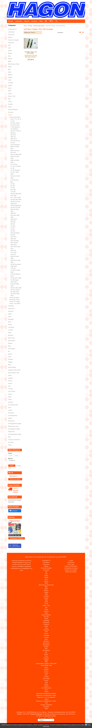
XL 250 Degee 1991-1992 (15, 281)
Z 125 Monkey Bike (15, 181)
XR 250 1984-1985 (16, 288)
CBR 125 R (14, 138)
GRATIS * (15, 488)
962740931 (72, 712)
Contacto (34, 21)
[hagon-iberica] (46, 9)
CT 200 (13, 187)
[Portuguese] (46, 718)
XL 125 (12, 168)
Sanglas (10, 378)
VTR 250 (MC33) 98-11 (15, 275)
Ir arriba (71, 560)
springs (20, 568)
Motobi (10, 343)
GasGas (10, 104)
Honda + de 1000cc (14, 303)
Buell (9, 72)
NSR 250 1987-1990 (15, 257)
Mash (9, 332)
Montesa (10, 335)
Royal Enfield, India (13, 372)
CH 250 (13, 225)
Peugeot (10, 359)
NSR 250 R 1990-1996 (16, 261)
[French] (41, 718)
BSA (9, 69)
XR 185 (13, 186)
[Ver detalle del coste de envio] (10, 489)
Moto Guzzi (11, 338)
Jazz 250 (13, 254)
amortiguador (21, 560)
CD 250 (13, 223)
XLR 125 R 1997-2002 (15, 177)
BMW (9, 61)
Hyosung (10, 311)
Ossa (9, 356)
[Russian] (48, 718)
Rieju (9, 364)
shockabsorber (14, 568)
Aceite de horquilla (13, 40)
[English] (39, 718)
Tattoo (10, 445)
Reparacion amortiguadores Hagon (14, 422)
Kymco (10, 324)
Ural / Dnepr (11, 391)
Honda (10, 115)
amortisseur (28, 560)
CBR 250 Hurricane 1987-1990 (15, 215)
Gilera (10, 107)
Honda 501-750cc (14, 299)
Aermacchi (11, 42)
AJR (9, 48)
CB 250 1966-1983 (16, 199)
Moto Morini (11, 340)
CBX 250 (13, 221)
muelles (29, 564)
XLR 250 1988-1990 (15, 285)
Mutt (9, 346)
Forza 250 (13, 252)
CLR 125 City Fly (15, 140)
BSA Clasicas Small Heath (13, 65)
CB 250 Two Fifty (15, 207)
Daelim (10, 85)
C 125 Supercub (15, 127)
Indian (10, 314)
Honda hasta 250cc (14, 117)
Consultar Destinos (15, 491)
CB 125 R (13, 135)
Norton (10, 354)
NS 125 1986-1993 (16, 154)
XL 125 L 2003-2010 (15, 173)
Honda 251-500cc (14, 297)
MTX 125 (13, 152)
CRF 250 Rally (15, 240)
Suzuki (10, 383)
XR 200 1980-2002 (16, 193)
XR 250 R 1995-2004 (15, 294)
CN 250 (13, 235)
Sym (9, 386)
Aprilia (10, 50)
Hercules (10, 112)
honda (29, 562)
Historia (26, 21)
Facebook (14, 510)
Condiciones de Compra (71, 568)
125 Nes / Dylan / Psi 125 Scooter (15, 124)
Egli (9, 99)
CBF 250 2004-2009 (15, 210)
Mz (9, 351)
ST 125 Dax (14, 164)
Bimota (10, 58)
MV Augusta (11, 348)
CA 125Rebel (14, 129)
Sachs (10, 375)
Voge (9, 396)
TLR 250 (13, 268)
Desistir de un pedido (71, 570)
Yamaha (10, 402)
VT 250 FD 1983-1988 (15, 271)
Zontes (10, 410)
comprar (14, 562)
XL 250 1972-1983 (16, 278)
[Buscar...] (56, 21)
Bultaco (10, 74)
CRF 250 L (14, 237)
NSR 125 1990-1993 (15, 157)
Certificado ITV (12, 29)
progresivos (14, 566)
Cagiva (10, 77)
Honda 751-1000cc (14, 301)
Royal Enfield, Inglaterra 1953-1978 (14, 369)
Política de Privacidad (71, 566)
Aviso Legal (71, 564)
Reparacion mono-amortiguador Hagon (14, 427)
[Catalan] (52, 718)
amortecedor (15, 560)
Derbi (9, 88)
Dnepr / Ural (11, 96)
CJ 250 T (13, 227)
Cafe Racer (11, 32)
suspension (25, 568)
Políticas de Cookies (71, 572)
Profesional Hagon (15, 521)
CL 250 (13, 229)
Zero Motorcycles (13, 405)
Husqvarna (11, 308)
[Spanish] (50, 718)
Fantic (10, 101)
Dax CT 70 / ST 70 (16, 119)
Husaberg (11, 306)
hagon (26, 562)
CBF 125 (13, 136)
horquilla (14, 564)
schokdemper (27, 566)
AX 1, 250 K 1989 (15, 197)
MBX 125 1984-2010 (15, 147)
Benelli (10, 53)
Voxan (10, 399)
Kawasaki (11, 319)
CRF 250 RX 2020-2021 (14, 243)
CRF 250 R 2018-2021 (16, 247)
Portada (10, 21)
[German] (43, 718)
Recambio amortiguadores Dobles (12, 415)
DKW (9, 90)
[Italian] (45, 718)
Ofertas (10, 37)
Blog (41, 21)
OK (86, 724)
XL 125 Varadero (15, 170)
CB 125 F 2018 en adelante (16, 132)
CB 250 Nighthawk (16, 205)
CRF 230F (13, 195)
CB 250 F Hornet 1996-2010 (15, 202)
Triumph (10, 388)
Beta (9, 56)
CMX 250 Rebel (15, 233)
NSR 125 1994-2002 (15, 161)
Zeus (9, 407)
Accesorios (11, 34)
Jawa (9, 316)
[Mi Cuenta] (46, 21)
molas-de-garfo (20, 564)
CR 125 (13, 142)
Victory (10, 394)
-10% (18, 526)
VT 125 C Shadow (16, 166)
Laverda (10, 330)
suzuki (30, 568)
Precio (10, 453)
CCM (9, 80)
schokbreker (20, 566)
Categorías (18, 21)
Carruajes (11, 442)
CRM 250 (13, 238)
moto (25, 564)
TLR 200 (13, 191)
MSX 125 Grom (15, 150)
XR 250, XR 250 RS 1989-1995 (15, 290)
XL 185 (12, 184)
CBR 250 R (14, 219)
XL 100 (12, 121)
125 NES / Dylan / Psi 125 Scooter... (31, 52)
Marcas (10, 458)
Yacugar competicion (14, 439)
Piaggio (10, 362)
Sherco (10, 380)
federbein (19, 562)
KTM (9, 322)
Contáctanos (70, 562)
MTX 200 (13, 189)
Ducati (10, 93)
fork (23, 562)
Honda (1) (12, 460)
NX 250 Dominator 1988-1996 (16, 265)
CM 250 (13, 231)
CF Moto (10, 82)
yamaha (21, 570)
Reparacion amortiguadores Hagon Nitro (14, 434)
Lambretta (11, 327)
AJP (9, 45)
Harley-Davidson (13, 109)
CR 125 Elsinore (15, 144)
